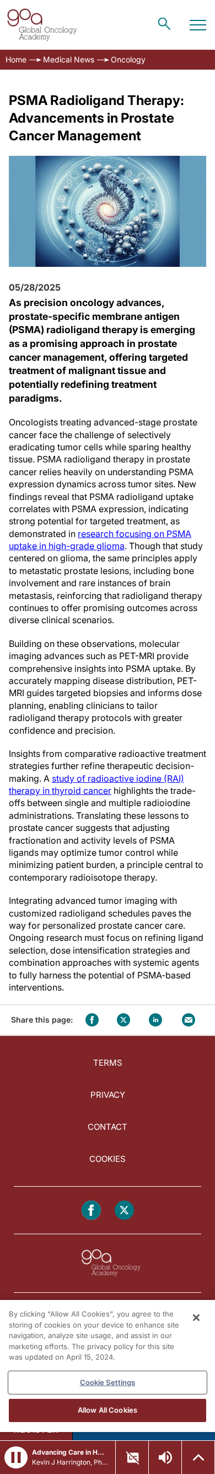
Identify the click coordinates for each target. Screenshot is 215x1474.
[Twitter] (124, 1210)
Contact (107, 1127)
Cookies (107, 1159)
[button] (16, 1457)
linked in (155, 1020)
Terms (107, 1062)
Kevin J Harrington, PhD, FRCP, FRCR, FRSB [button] (70, 1462)
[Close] (196, 1317)
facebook (92, 1020)
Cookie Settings (108, 1382)
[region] (107, 1366)
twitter (123, 1019)
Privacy (107, 1094)
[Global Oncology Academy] (42, 25)
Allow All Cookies (107, 1409)
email (188, 1020)
